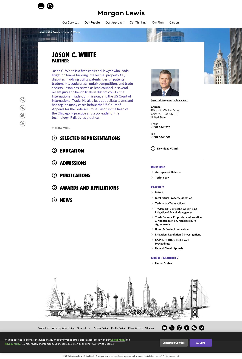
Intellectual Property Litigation (173, 198)
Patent (159, 192)
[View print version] (22, 115)
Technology (162, 177)
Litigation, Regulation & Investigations (178, 234)
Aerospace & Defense (168, 172)
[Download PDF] (22, 123)
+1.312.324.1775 (160, 127)
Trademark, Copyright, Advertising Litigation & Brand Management (176, 210)
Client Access (135, 328)
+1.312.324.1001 (160, 137)
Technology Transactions (170, 203)
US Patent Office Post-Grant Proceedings (172, 241)
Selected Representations (90, 138)
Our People (92, 22)
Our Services (70, 22)
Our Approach (114, 22)
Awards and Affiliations (89, 188)
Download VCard (167, 148)
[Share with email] (22, 107)
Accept (200, 342)
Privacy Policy (101, 328)
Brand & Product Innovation (172, 229)
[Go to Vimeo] (201, 328)
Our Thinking (138, 22)
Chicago (156, 106)
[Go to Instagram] (179, 328)
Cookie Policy (118, 328)
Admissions (73, 163)
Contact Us (43, 328)
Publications (75, 175)
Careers (174, 22)
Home (41, 32)
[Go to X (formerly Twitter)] (172, 328)
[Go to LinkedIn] (164, 328)
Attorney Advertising (63, 328)
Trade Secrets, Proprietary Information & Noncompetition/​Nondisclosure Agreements (178, 220)
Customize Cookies (174, 342)
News (66, 200)
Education (72, 150)
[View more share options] (22, 100)
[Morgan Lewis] (121, 14)
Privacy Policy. (13, 343)
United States (163, 263)
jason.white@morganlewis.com (169, 100)
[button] (41, 6)
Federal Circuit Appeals (169, 248)
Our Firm (158, 22)
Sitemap (149, 328)
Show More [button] (62, 128)
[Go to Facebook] (186, 328)
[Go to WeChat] (194, 328)
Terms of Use (84, 328)
